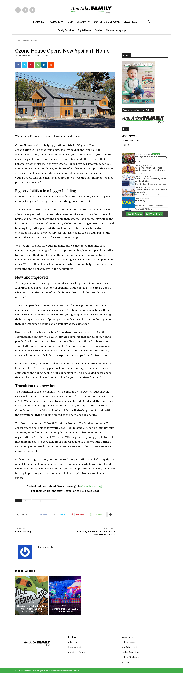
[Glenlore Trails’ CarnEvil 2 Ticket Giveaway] (65, 595)
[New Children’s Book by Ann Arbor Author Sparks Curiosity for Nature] (31, 595)
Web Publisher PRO (75, 671)
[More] (110, 514)
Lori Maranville (24, 56)
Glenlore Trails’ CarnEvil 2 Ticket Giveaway (64, 610)
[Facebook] (18, 10)
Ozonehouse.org (91, 486)
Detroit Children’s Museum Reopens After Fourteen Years (98, 570)
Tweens (34, 41)
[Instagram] (25, 10)
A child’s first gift (24, 531)
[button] (149, 22)
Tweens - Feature (49, 501)
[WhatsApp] (38, 65)
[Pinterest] (31, 65)
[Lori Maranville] (26, 552)
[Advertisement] (144, 238)
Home (17, 41)
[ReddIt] (51, 65)
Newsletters (129, 136)
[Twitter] (32, 10)
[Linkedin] (44, 65)
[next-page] (21, 619)
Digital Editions (131, 140)
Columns (25, 41)
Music (31, 603)
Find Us (125, 145)
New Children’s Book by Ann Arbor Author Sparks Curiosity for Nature (31, 609)
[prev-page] (17, 619)
